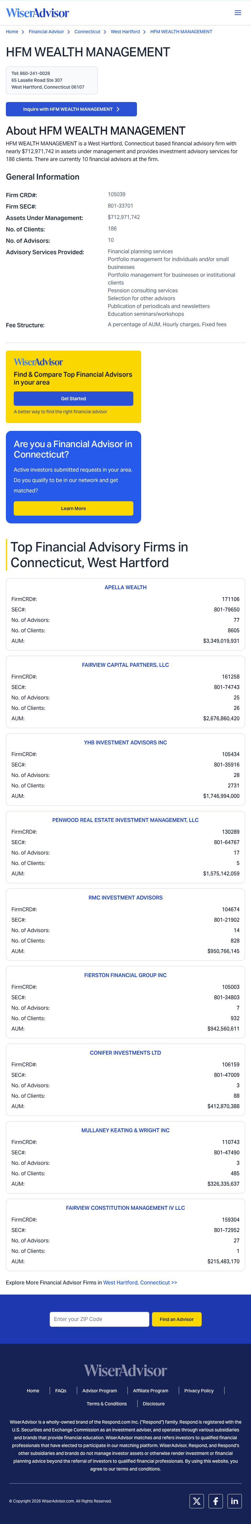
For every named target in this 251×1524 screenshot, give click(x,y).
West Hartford (125, 32)
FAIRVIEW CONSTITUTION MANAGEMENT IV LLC (125, 1208)
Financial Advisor (46, 32)
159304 (231, 1219)
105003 (231, 987)
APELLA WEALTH (126, 587)
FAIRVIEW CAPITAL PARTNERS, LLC (125, 665)
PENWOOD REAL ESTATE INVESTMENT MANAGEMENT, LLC (125, 820)
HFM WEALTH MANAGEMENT (181, 32)
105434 (231, 754)
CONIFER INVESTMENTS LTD (125, 1052)
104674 (231, 909)
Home (12, 32)
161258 (231, 676)
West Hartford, (121, 1282)
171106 (231, 599)
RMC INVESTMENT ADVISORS (126, 897)
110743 (231, 1142)
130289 (231, 831)
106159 (231, 1064)
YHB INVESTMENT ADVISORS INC (125, 742)
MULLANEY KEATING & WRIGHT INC (125, 1130)
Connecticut (87, 32)
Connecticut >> (158, 1282)
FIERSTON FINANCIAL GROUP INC (125, 975)
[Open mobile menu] (238, 13)
